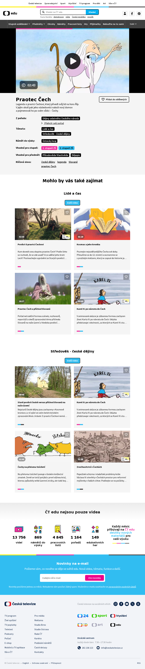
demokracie (59, 17)
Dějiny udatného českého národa (61, 118)
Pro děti (96, 3)
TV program (84, 3)
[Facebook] (132, 13)
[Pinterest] (139, 13)
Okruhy (51, 24)
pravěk (90, 17)
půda (68, 17)
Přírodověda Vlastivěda (55, 155)
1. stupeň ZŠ (49, 148)
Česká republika (79, 17)
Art (104, 3)
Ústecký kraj (49, 141)
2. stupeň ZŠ (66, 148)
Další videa (72, 202)
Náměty (61, 24)
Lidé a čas (48, 129)
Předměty (37, 24)
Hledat (92, 12)
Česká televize (35, 3)
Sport (63, 3)
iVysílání (72, 3)
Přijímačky (95, 24)
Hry (86, 24)
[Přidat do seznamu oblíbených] (67, 212)
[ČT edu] (10, 14)
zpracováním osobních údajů (122, 586)
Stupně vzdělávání (18, 24)
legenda (61, 162)
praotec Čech (48, 166)
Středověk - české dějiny (56, 134)
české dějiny (48, 162)
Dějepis (76, 155)
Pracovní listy (75, 24)
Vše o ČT (113, 3)
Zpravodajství (50, 3)
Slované (73, 162)
